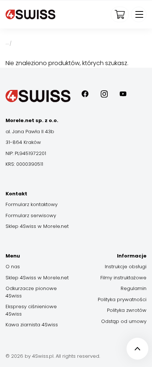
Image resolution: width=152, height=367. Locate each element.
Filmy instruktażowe (123, 277)
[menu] (138, 14)
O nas (13, 266)
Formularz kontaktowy (32, 204)
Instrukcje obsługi (125, 266)
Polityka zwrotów (126, 310)
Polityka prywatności (122, 299)
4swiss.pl (7, 42)
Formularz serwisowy (31, 215)
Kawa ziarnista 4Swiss (32, 324)
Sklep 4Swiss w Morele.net (37, 226)
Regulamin (133, 288)
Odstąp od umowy (123, 321)
